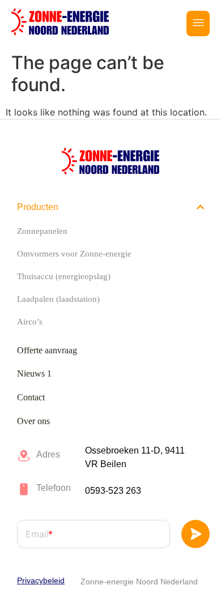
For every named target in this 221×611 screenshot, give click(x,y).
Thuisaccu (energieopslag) (63, 276)
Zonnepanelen (42, 231)
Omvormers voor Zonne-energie (74, 253)
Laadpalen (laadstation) (58, 299)
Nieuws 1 (34, 373)
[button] (198, 23)
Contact (31, 397)
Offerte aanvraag (47, 350)
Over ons (33, 421)
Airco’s (29, 321)
